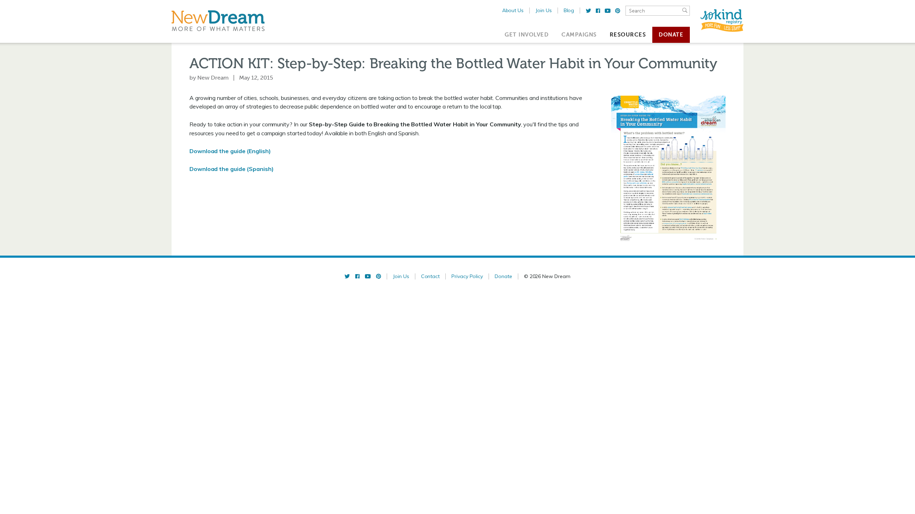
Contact (430, 276)
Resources (628, 34)
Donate (671, 34)
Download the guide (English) (230, 151)
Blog (569, 10)
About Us (513, 10)
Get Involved (527, 34)
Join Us (543, 10)
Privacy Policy (467, 276)
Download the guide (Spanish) (231, 168)
